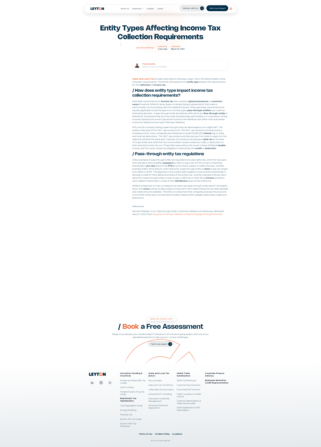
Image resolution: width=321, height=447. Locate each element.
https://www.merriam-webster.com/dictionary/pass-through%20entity (187, 214)
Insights (150, 9)
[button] (231, 8)
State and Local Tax (143, 79)
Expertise (136, 9)
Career (160, 9)
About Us (125, 9)
